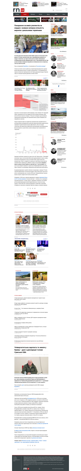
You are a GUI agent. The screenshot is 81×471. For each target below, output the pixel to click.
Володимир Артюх (32, 398)
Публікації (33, 14)
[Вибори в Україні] (60, 21)
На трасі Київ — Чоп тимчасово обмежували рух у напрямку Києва (29, 308)
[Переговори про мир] (47, 21)
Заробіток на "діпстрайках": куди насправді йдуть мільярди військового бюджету (61, 75)
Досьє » (52, 137)
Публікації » (53, 24)
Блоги (64, 14)
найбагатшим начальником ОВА (22, 430)
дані (23, 385)
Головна (17, 14)
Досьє (48, 14)
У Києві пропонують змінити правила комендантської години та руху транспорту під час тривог (29, 298)
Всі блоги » (64, 80)
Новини (24, 14)
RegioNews (25, 66)
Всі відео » (64, 135)
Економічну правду (40, 66)
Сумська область (28, 449)
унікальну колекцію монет (38, 427)
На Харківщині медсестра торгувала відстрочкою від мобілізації (28, 341)
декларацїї (22, 449)
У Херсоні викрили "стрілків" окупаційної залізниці (25, 331)
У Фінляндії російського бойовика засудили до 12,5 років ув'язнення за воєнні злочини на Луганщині (30, 336)
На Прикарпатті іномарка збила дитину (23, 322)
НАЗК (18, 449)
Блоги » (52, 53)
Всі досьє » (64, 167)
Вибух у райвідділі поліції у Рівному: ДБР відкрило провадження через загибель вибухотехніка (30, 318)
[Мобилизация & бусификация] (34, 21)
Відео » (52, 89)
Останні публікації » (18, 212)
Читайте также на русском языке (36, 32)
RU (67, 8)
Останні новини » (18, 295)
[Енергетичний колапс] (20, 21)
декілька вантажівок (37, 437)
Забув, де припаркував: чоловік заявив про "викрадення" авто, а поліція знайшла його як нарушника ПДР (30, 327)
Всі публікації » (63, 51)
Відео (56, 14)
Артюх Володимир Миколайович (39, 449)
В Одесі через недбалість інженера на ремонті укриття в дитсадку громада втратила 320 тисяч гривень (31, 304)
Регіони (40, 14)
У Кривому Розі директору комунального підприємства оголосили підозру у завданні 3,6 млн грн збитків (31, 313)
